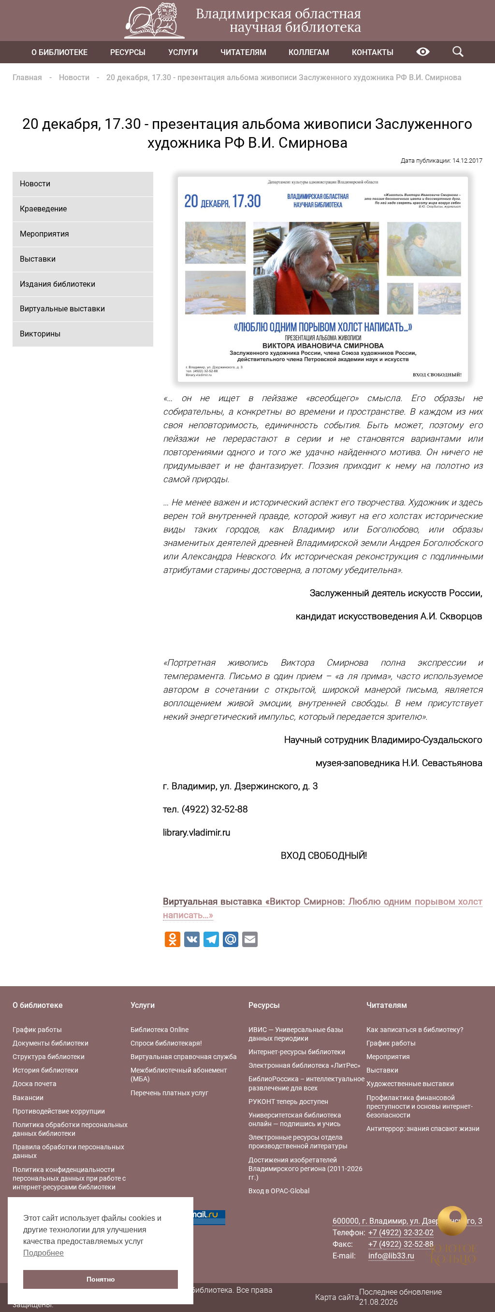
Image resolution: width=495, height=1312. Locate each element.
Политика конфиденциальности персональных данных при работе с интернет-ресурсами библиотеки (69, 1178)
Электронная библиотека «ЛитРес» (304, 1065)
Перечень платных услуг (169, 1093)
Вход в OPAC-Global (278, 1191)
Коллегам (309, 52)
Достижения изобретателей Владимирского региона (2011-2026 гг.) (305, 1168)
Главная (27, 77)
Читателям (243, 52)
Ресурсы (128, 52)
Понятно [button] (101, 1279)
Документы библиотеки (50, 1043)
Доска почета (35, 1084)
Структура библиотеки (49, 1057)
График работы (37, 1029)
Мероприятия (44, 233)
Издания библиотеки (57, 284)
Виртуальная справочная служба (184, 1057)
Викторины (40, 333)
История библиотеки (45, 1070)
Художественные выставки (410, 1084)
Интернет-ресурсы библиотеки (296, 1052)
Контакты (372, 52)
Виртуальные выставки (62, 308)
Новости (74, 77)
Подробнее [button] (43, 1253)
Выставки (38, 259)
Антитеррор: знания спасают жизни (423, 1128)
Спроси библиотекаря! (166, 1043)
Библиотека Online (160, 1029)
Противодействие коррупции (59, 1111)
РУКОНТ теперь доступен (288, 1101)
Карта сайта (337, 1297)
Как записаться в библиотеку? (415, 1029)
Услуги (183, 52)
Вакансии (28, 1098)
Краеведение (43, 208)
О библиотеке (59, 52)
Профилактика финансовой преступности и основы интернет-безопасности (419, 1106)
